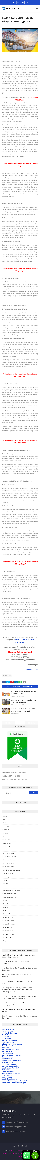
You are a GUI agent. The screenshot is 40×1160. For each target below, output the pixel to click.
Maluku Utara (7, 887)
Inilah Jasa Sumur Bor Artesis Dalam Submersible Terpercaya (19, 969)
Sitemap (20, 1156)
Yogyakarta (6, 941)
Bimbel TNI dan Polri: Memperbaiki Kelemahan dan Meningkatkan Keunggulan (19, 997)
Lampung (6, 877)
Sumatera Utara (8, 937)
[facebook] (23, 2)
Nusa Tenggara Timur (10, 897)
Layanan (5, 880)
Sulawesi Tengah (8, 920)
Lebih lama (31, 723)
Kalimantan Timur (8, 863)
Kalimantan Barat (8, 853)
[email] (13, 2)
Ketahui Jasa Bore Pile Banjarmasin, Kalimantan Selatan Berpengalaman (19, 956)
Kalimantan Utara (8, 866)
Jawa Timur (6, 846)
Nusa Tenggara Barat (10, 893)
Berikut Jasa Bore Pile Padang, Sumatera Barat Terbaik (19, 1010)
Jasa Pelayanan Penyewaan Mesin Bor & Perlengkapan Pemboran (16, 1004)
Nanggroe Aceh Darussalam (12, 890)
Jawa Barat (6, 840)
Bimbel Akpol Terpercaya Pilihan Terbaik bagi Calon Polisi (18, 982)
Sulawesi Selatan (8, 917)
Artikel (5, 816)
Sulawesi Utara (8, 927)
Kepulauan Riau (8, 873)
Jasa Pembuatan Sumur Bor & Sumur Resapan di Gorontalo (19, 1017)
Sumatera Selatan (9, 934)
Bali (4, 819)
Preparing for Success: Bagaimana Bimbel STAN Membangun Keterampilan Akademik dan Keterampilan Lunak (19, 990)
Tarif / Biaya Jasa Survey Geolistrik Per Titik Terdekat (17, 976)
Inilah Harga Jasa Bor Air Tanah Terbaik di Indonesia (16, 963)
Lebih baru (8, 723)
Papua (5, 900)
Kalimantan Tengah (9, 860)
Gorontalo (6, 829)
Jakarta (5, 833)
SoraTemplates (15, 1150)
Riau (4, 910)
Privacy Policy (12, 1153)
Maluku (5, 883)
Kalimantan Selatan (9, 856)
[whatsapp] (27, 2)
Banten (5, 823)
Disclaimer (20, 1153)
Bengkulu (6, 826)
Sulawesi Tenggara (9, 924)
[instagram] (18, 2)
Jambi (5, 836)
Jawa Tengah (7, 843)
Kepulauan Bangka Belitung (12, 870)
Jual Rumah (7, 676)
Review (5, 907)
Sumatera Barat (8, 931)
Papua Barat (7, 904)
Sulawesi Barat (8, 914)
